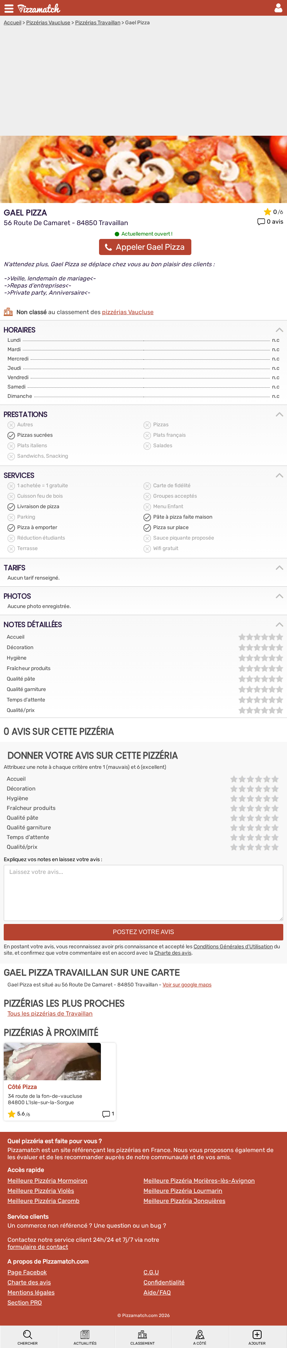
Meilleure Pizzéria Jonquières (184, 1200)
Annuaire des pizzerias (39, 7)
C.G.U (151, 1272)
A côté (199, 1343)
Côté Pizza (22, 1086)
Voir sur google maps (187, 985)
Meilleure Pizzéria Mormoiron (47, 1180)
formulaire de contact (37, 1246)
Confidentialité (164, 1282)
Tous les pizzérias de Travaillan (50, 1013)
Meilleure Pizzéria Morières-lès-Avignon (199, 1180)
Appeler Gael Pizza (150, 247)
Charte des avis (172, 953)
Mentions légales (31, 1292)
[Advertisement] (143, 82)
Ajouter (257, 1343)
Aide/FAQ (157, 1292)
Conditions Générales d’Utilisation (233, 946)
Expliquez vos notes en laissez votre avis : (53, 859)
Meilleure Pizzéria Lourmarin (183, 1190)
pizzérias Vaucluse (128, 312)
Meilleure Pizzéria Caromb (43, 1200)
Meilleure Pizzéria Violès (40, 1190)
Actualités (85, 1343)
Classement (142, 1343)
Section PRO (24, 1302)
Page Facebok (27, 1272)
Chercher (28, 1343)
